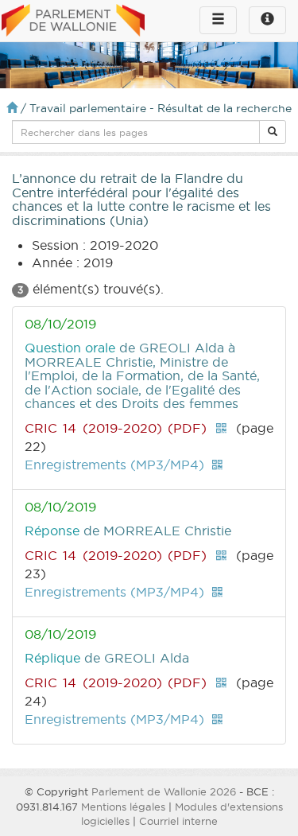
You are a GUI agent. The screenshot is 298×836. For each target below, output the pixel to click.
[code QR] (221, 428)
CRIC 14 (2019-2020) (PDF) (116, 428)
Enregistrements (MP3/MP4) (114, 464)
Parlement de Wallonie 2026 (163, 791)
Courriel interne (178, 821)
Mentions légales (123, 806)
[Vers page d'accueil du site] (73, 21)
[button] (272, 132)
